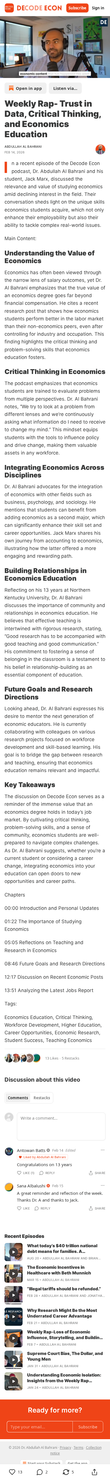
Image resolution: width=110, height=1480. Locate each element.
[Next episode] (19, 72)
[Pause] (6, 72)
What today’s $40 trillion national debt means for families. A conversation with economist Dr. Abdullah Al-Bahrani (62, 1248)
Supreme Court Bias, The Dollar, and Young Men (65, 1356)
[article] (55, 1252)
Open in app (29, 88)
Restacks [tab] (42, 1097)
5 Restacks (70, 1058)
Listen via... (65, 88)
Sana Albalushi (31, 1186)
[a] (13, 1252)
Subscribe (77, 7)
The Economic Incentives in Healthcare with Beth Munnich (59, 1270)
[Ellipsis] (102, 1150)
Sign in (98, 7)
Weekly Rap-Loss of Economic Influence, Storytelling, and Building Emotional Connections (64, 1335)
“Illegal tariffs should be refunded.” (64, 1288)
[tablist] (29, 1097)
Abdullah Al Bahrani (23, 147)
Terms (78, 1447)
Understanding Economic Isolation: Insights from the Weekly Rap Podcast (64, 1378)
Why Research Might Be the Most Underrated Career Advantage (62, 1313)
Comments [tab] (18, 1097)
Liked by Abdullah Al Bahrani (44, 1157)
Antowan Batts (31, 1150)
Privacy (65, 1447)
